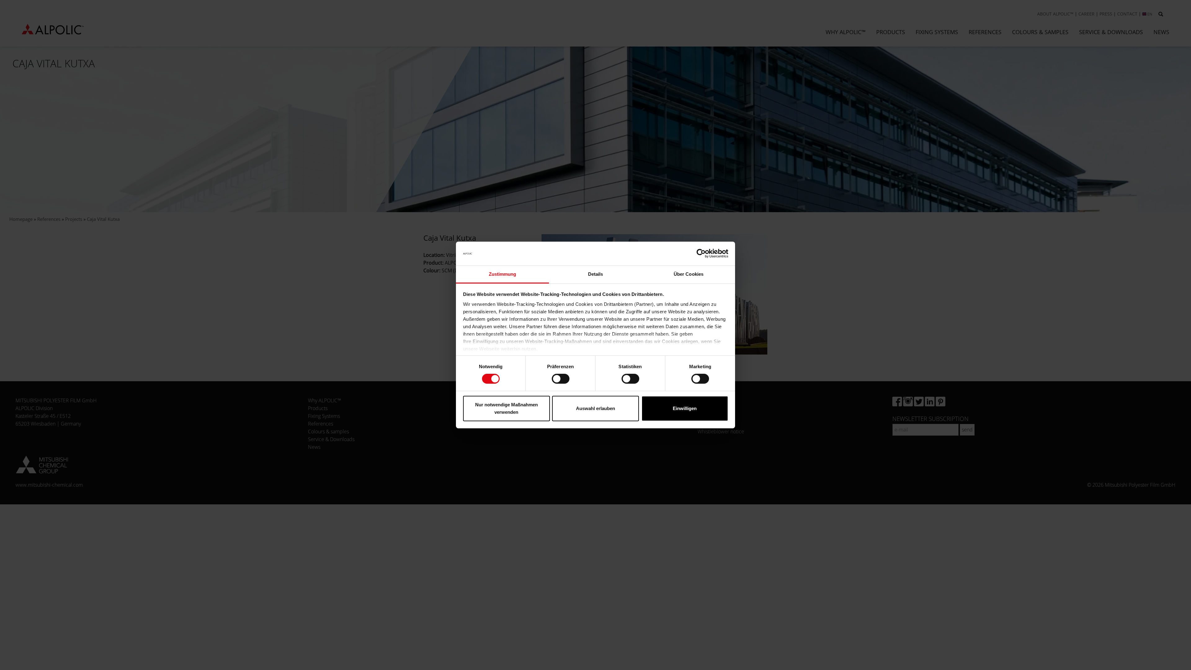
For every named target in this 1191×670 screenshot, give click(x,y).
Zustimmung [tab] (502, 274)
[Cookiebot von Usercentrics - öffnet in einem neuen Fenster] (701, 253)
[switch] (560, 379)
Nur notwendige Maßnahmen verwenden (506, 408)
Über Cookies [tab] (688, 274)
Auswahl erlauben (595, 408)
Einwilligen (685, 408)
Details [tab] (595, 274)
